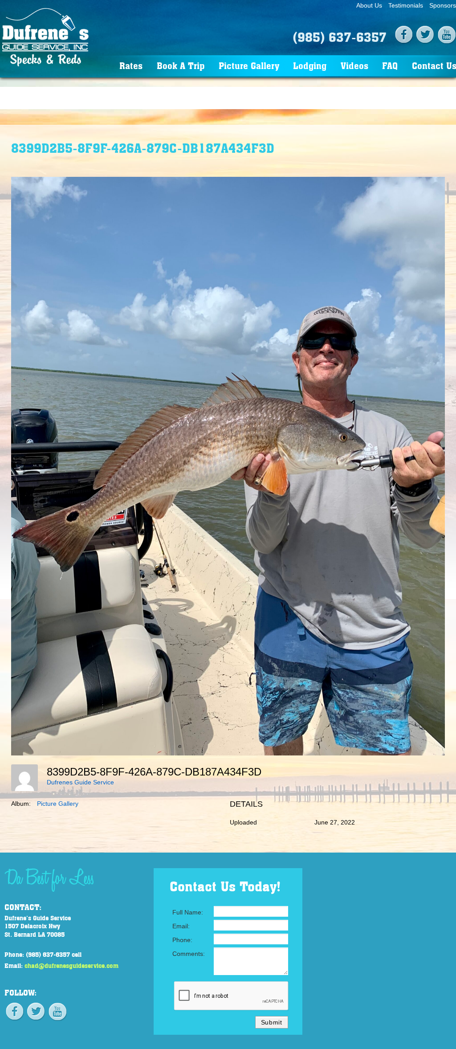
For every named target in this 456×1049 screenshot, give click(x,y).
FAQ (390, 65)
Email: (181, 926)
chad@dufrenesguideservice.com (71, 965)
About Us (369, 5)
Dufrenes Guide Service (80, 782)
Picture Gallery (249, 65)
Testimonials (405, 5)
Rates (130, 65)
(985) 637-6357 (340, 36)
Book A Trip (181, 65)
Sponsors (442, 5)
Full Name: (187, 912)
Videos (354, 65)
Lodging (309, 65)
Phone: (182, 939)
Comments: (188, 953)
